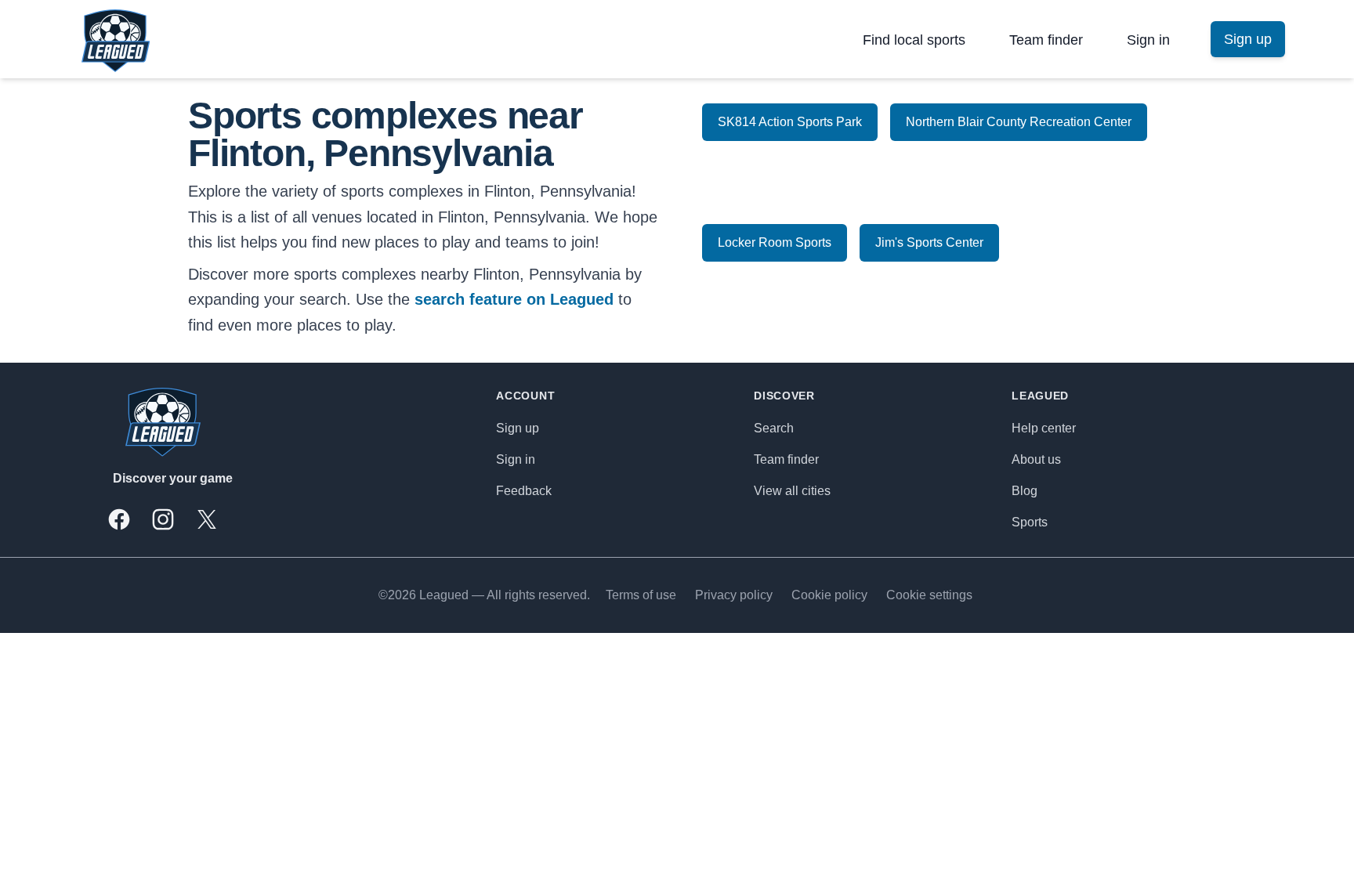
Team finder (1046, 40)
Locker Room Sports (774, 242)
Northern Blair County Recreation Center (1018, 121)
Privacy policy (734, 595)
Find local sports (914, 40)
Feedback (524, 490)
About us (1036, 459)
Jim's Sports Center (929, 242)
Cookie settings (929, 595)
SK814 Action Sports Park (790, 121)
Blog (1024, 490)
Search (774, 428)
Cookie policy (829, 595)
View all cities (792, 490)
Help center (1044, 428)
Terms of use (641, 595)
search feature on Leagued (514, 299)
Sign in (1148, 40)
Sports (1030, 522)
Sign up (517, 428)
